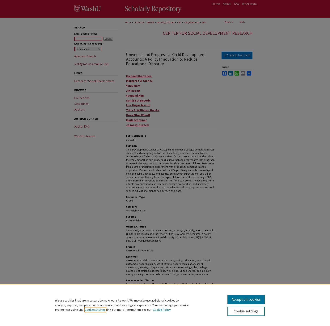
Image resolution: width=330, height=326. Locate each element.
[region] (165, 305)
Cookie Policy (162, 310)
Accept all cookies (246, 299)
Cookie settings (95, 310)
